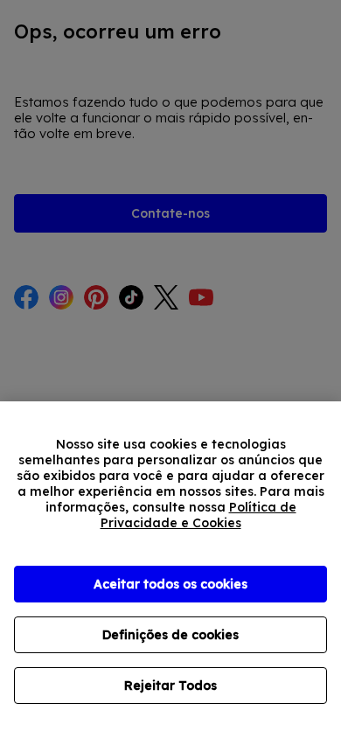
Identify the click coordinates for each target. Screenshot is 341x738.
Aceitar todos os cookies (170, 584)
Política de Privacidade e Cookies (198, 515)
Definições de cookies (170, 635)
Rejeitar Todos (170, 685)
